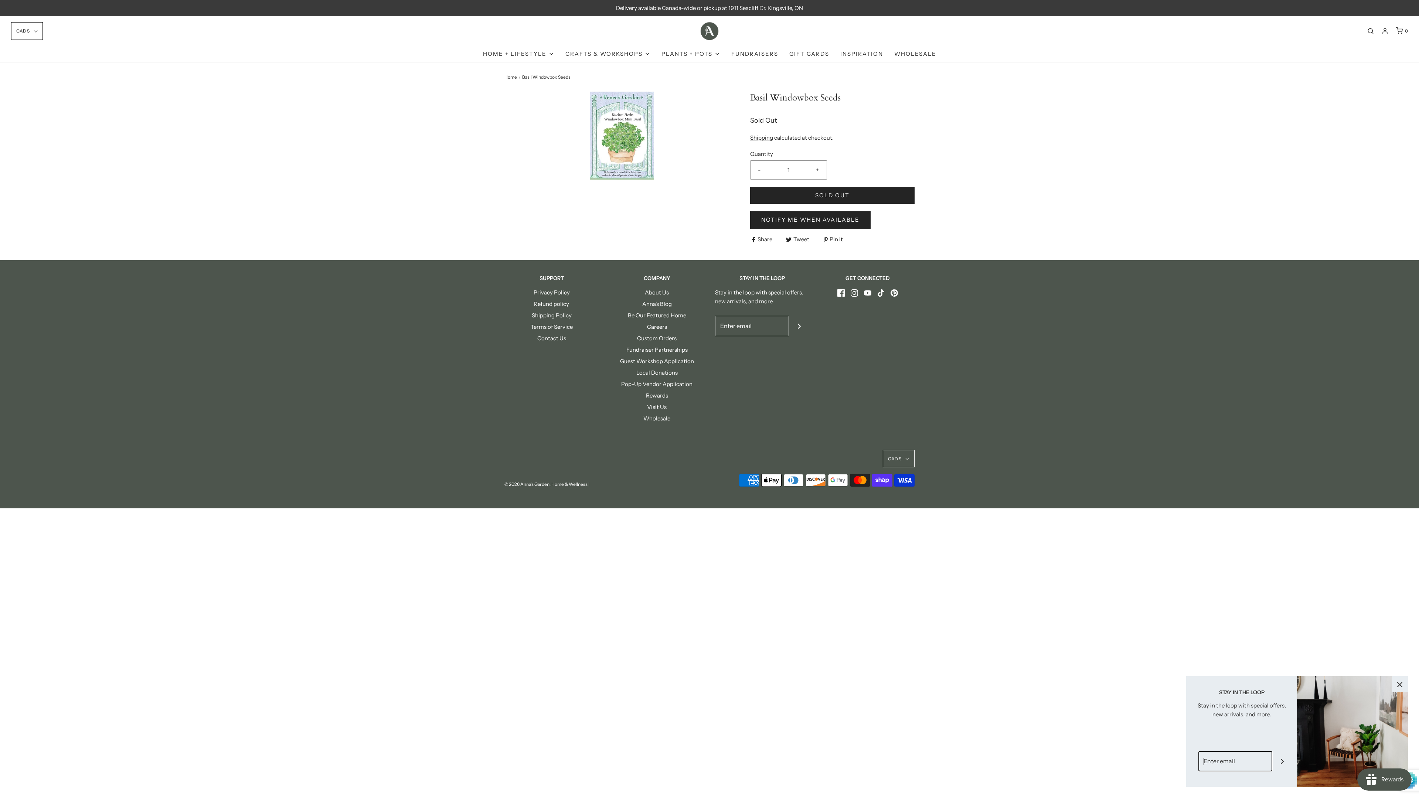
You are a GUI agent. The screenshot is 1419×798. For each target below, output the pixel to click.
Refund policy (551, 303)
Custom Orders (657, 338)
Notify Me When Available (810, 219)
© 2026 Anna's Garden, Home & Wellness (546, 484)
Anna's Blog (657, 303)
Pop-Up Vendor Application (657, 384)
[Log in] (1385, 31)
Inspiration (861, 53)
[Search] (1370, 31)
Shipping (761, 137)
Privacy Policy (552, 292)
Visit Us (657, 406)
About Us (657, 292)
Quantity (761, 153)
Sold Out (832, 195)
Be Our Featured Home (657, 315)
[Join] (799, 326)
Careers (657, 326)
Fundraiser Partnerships (657, 349)
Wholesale (915, 53)
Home (510, 77)
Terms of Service (552, 326)
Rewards (657, 395)
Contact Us (551, 338)
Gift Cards (809, 53)
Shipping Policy (552, 315)
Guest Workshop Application (657, 361)
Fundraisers (754, 53)
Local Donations (657, 372)
